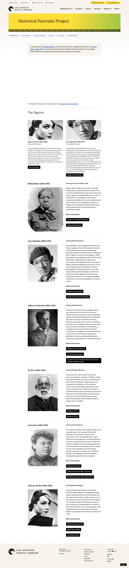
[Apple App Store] (108, 561)
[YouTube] (113, 551)
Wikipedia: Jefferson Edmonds (76, 348)
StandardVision (49, 47)
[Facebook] (108, 551)
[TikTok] (115, 551)
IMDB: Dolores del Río (73, 529)
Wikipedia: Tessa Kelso (73, 466)
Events (88, 9)
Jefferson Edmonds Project (75, 354)
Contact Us (61, 553)
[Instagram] (110, 551)
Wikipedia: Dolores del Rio (75, 524)
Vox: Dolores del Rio (73, 535)
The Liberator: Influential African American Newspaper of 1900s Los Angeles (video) (83, 360)
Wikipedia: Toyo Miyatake (74, 291)
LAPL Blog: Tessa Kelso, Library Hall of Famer (80, 477)
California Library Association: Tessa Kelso (79, 471)
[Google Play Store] (110, 561)
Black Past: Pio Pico (72, 416)
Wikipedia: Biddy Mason (74, 225)
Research (107, 9)
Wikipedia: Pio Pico (72, 411)
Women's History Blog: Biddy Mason (77, 219)
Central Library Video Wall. (68, 104)
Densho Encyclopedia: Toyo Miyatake (78, 297)
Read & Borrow (65, 9)
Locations (78, 9)
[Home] (20, 8)
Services (97, 9)
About (116, 9)
